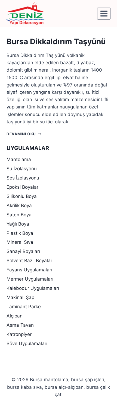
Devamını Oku (24, 134)
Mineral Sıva (20, 242)
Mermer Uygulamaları (30, 279)
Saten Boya (19, 214)
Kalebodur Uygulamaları (33, 288)
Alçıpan (15, 316)
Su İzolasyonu (22, 168)
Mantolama (19, 159)
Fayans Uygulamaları (29, 269)
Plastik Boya (20, 233)
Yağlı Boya (18, 224)
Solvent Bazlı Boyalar (29, 260)
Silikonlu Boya (22, 196)
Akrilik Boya (19, 205)
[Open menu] (103, 13)
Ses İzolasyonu (23, 178)
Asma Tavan (20, 325)
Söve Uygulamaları (27, 343)
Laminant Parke (24, 306)
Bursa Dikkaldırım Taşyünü (56, 41)
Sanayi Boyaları (23, 251)
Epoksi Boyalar (22, 187)
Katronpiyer (19, 334)
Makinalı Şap (20, 297)
